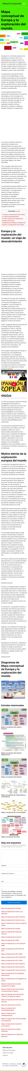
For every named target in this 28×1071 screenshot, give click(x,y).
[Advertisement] (14, 125)
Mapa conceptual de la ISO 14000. (12, 960)
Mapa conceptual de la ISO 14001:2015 (13, 957)
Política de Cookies (8, 1052)
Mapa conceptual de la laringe (10, 928)
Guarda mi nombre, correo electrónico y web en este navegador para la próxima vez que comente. (13, 894)
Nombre (4, 865)
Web (2, 881)
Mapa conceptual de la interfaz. (11, 1005)
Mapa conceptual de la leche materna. (13, 917)
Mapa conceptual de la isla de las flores (13, 970)
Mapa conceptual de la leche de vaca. (13, 920)
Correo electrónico (8, 873)
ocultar (18, 211)
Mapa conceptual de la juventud (11, 937)
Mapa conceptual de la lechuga (11, 908)
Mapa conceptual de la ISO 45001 (11, 954)
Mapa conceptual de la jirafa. (10, 940)
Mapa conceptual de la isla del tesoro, (13, 967)
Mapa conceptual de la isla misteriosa (13, 963)
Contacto (5, 1055)
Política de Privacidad (9, 1050)
